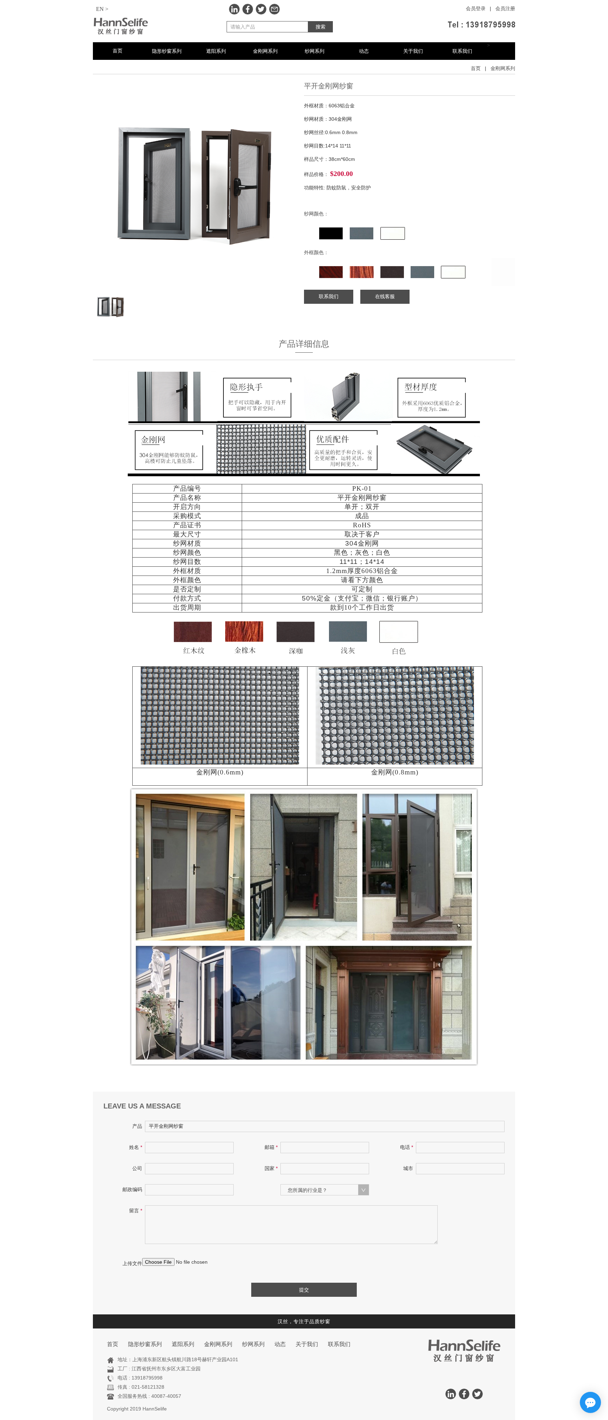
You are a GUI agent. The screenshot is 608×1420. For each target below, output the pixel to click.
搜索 (320, 27)
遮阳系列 (216, 51)
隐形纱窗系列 (167, 51)
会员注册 (505, 8)
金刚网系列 (265, 51)
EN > (102, 9)
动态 (364, 51)
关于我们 (413, 51)
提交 (304, 1290)
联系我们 (462, 51)
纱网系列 (314, 51)
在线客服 (385, 296)
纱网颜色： (316, 213)
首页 (117, 51)
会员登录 (476, 8)
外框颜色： (316, 252)
